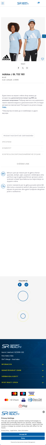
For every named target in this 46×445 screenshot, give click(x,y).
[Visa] (31, 394)
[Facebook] (18, 67)
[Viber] (27, 67)
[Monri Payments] (23, 406)
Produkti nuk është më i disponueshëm (18, 136)
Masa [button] (11, 120)
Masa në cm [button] (18, 120)
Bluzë (4, 77)
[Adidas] (6, 57)
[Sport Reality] (23, 3)
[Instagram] (26, 284)
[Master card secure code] (11, 400)
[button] (42, 59)
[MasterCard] (14, 394)
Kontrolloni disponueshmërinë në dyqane (21, 154)
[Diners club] (35, 400)
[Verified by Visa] (23, 400)
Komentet (6, 148)
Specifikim (6, 142)
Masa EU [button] (5, 120)
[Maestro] (23, 394)
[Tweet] (22, 67)
